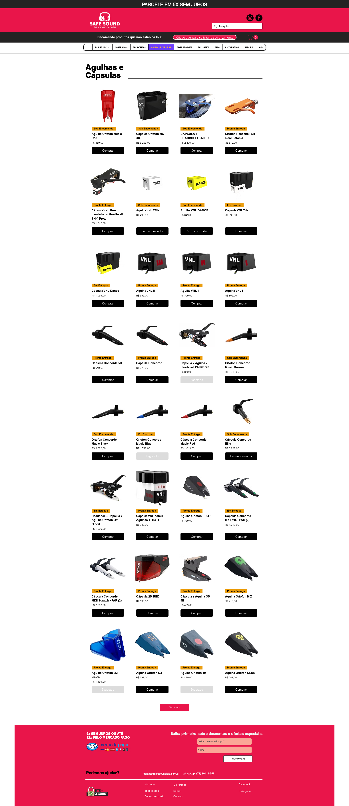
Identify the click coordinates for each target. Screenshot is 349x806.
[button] (253, 37)
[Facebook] (258, 17)
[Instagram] (250, 17)
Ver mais (174, 707)
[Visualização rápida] (108, 106)
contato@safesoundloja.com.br (161, 773)
